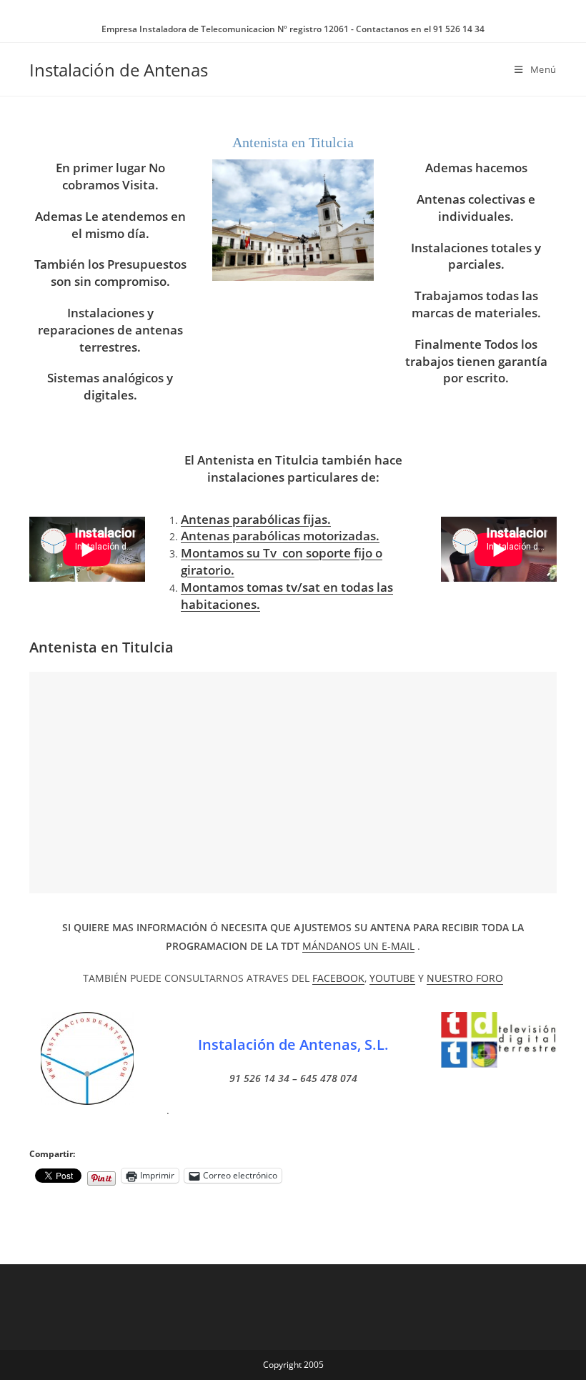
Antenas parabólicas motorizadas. (280, 535)
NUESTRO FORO (465, 978)
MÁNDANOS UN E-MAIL (358, 946)
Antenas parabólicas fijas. (256, 519)
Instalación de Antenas (118, 69)
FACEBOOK (338, 978)
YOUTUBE (392, 978)
